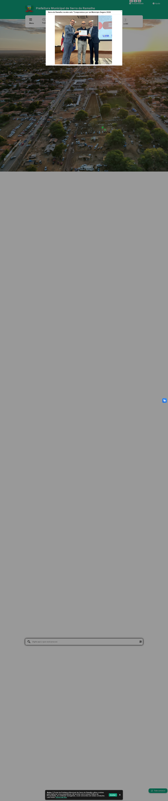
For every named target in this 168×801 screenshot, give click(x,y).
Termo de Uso (61, 797)
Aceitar (113, 795)
